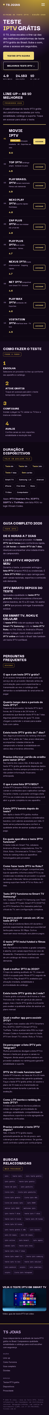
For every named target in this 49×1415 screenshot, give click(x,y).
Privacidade (8, 1391)
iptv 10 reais (11, 1235)
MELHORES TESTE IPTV (20, 66)
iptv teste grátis (33, 1176)
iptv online (10, 1240)
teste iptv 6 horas (13, 1219)
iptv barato (35, 1229)
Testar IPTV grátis (11, 1382)
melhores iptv (29, 1208)
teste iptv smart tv (13, 1256)
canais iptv (10, 1245)
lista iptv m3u (30, 1197)
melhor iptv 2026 (12, 1208)
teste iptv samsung (34, 1256)
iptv (6, 1176)
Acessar (39, 141)
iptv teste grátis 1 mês (15, 1229)
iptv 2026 (31, 1203)
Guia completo (9, 1366)
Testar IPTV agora (18, 55)
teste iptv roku (26, 1245)
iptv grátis (10, 1181)
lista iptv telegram (23, 1272)
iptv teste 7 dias (12, 1213)
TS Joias (13, 4)
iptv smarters (35, 1267)
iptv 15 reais (27, 1235)
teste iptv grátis (26, 1181)
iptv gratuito (27, 1187)
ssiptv (22, 1267)
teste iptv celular (32, 1261)
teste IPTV (11, 622)
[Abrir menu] (43, 4)
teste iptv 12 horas (13, 1224)
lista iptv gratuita (26, 1192)
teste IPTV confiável (17, 640)
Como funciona (10, 1362)
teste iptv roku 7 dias (15, 1251)
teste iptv (17, 1176)
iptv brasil (24, 1240)
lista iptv (9, 1192)
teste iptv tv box (12, 1261)
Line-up (6, 1358)
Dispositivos (8, 1386)
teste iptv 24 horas (34, 1219)
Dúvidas (6, 1370)
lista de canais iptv (14, 1203)
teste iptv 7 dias (32, 1213)
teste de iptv (11, 1187)
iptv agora (37, 1240)
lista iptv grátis (12, 1197)
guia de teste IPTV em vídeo (21, 1314)
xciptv (7, 1272)
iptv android (10, 1267)
